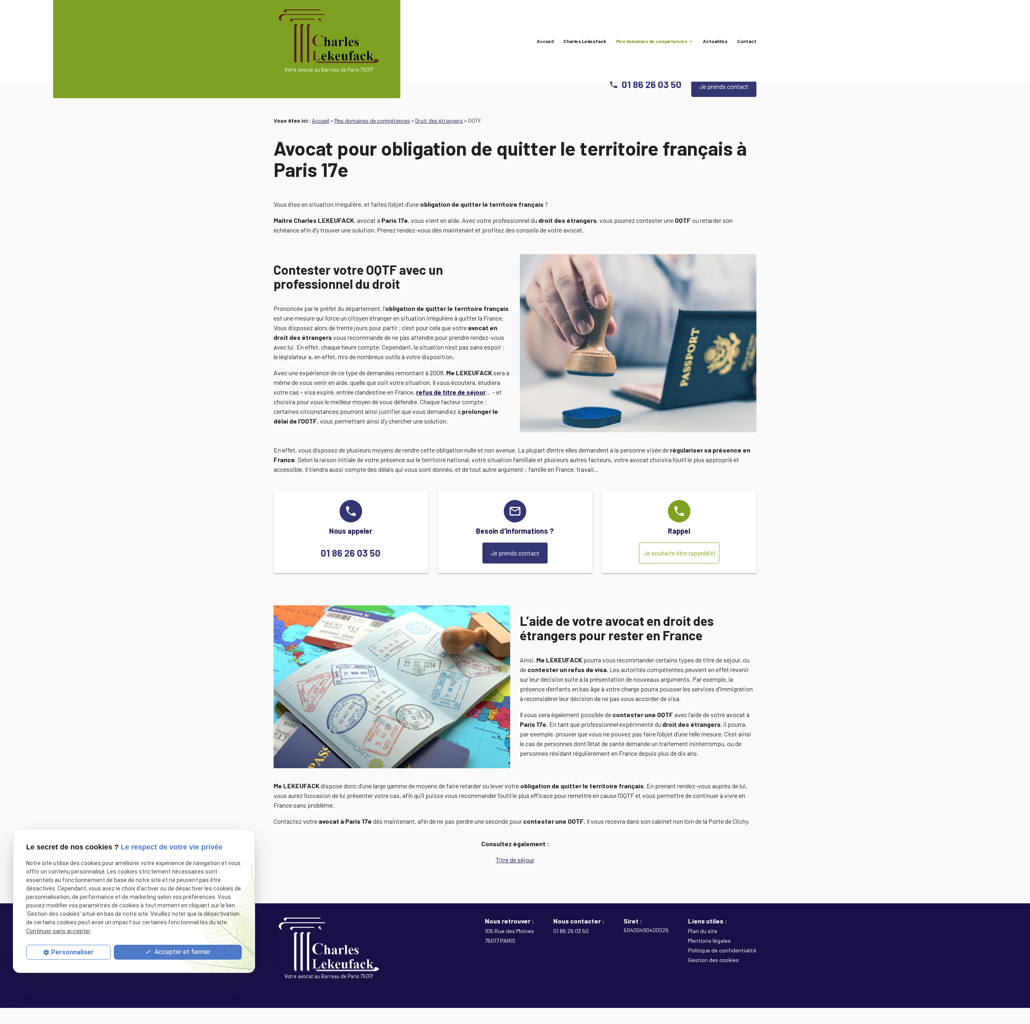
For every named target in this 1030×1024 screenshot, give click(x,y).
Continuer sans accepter (58, 930)
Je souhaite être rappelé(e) (679, 553)
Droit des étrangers (439, 120)
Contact (746, 41)
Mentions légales (709, 940)
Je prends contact (723, 86)
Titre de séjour (515, 860)
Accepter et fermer (181, 952)
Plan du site (702, 930)
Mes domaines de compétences (651, 41)
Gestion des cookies (713, 959)
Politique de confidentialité (722, 950)
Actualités (715, 41)
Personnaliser (72, 952)
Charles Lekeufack (584, 41)
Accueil (545, 41)
